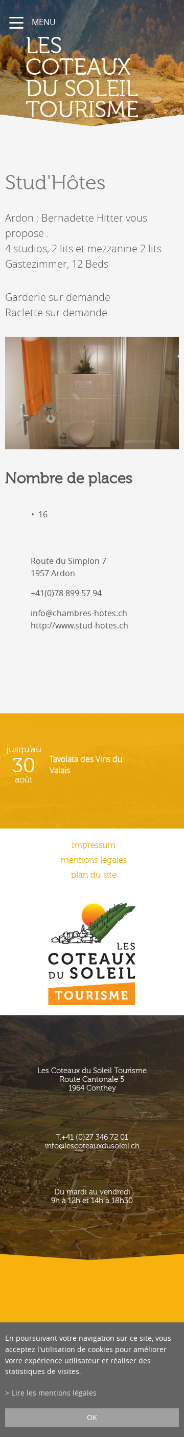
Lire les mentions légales (54, 1393)
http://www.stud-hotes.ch (79, 625)
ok (92, 1417)
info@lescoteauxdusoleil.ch (92, 1146)
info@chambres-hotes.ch (79, 613)
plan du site (94, 875)
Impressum (94, 845)
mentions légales (94, 860)
